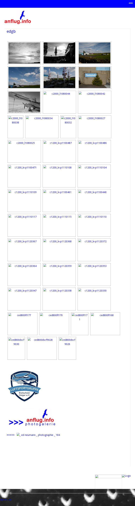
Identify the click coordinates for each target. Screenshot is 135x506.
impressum (5, 499)
